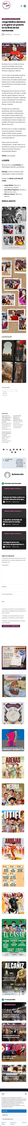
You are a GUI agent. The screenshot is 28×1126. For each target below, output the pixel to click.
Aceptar (4, 1111)
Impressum (24, 1122)
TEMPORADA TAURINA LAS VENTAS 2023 (11, 18)
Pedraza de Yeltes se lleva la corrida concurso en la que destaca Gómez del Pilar (14, 499)
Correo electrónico (7, 594)
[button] (26, 1094)
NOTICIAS (6, 1066)
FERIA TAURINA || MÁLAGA (9, 1004)
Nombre (4, 586)
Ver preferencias (7, 1119)
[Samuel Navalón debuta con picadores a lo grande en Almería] (19, 421)
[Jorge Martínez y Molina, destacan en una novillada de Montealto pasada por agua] (7, 422)
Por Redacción (8, 34)
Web (3, 601)
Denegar (5, 1115)
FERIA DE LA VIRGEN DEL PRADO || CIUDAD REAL (14, 1025)
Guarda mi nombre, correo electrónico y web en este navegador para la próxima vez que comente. (14, 611)
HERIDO (6, 1046)
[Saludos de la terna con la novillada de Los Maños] (7, 437)
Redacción (19, 474)
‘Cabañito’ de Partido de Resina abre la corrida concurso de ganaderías (12, 522)
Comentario (5, 565)
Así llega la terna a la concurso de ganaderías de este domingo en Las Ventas (14, 544)
